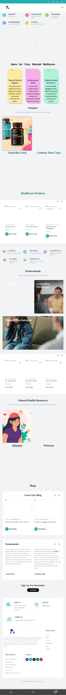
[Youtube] (57, 1)
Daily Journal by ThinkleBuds (51, 227)
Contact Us (8, 670)
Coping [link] (44, 522)
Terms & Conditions (10, 659)
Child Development (10, 225)
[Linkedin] (61, 1)
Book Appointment (14, 22)
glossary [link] (48, 89)
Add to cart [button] (13, 234)
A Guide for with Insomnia (45, 522)
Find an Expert (55, 14)
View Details (9, 387)
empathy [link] (27, 551)
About (48, 638)
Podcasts (49, 445)
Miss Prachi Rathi (51, 381)
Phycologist (12, 379)
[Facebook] (44, 1)
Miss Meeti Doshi (31, 381)
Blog (47, 646)
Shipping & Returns (10, 665)
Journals (58, 225)
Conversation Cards (31, 227)
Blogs (33, 485)
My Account (11, 692)
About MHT (12, 14)
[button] (33, 590)
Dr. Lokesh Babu (10, 381)
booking (7, 379)
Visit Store (34, 22)
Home (47, 635)
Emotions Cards (10, 227)
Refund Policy (9, 667)
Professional (49, 643)
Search (33, 692)
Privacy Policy (9, 662)
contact (48, 649)
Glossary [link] (17, 445)
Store (47, 640)
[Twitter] (49, 1)
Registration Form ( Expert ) (13, 673)
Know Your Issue (36, 14)
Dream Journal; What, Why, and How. (17, 522)
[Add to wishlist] (19, 208)
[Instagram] (53, 1)
